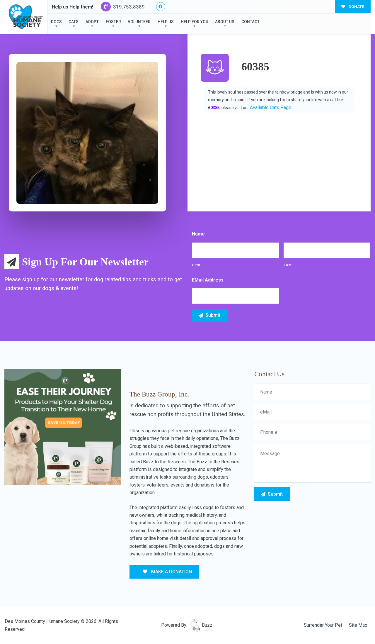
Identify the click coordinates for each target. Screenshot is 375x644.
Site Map (358, 625)
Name (198, 234)
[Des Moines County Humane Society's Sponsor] (62, 427)
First (196, 265)
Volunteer (139, 21)
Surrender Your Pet (323, 625)
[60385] (87, 133)
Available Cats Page (270, 107)
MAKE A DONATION (171, 571)
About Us (224, 21)
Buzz (206, 625)
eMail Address (208, 280)
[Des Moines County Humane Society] (26, 17)
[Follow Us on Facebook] (160, 6)
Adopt (92, 21)
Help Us (166, 21)
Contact (250, 21)
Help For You (194, 21)
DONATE (356, 6)
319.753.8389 (128, 7)
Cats (74, 21)
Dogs (56, 21)
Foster (113, 21)
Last (288, 265)
